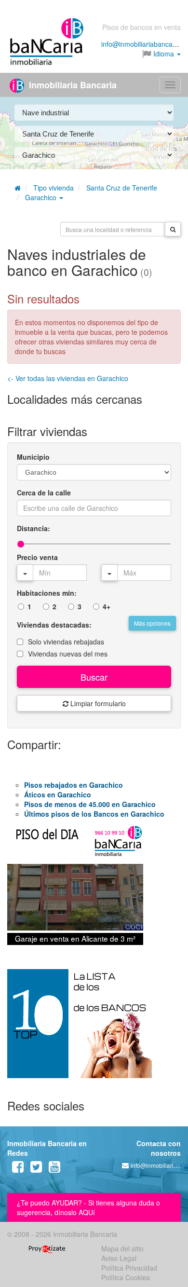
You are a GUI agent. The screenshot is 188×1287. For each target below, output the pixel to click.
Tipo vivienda (53, 187)
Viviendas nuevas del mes (67, 653)
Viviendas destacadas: (54, 625)
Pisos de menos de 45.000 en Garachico (90, 804)
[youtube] (54, 1169)
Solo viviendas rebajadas (66, 641)
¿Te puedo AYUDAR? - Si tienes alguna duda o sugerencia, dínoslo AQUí (88, 1207)
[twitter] (36, 1169)
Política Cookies (125, 1277)
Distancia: (33, 528)
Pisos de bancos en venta (141, 27)
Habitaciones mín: (47, 593)
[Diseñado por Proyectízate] (47, 1248)
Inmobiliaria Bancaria (72, 85)
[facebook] (18, 1169)
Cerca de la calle (44, 492)
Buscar (94, 677)
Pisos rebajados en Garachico (73, 785)
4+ (106, 606)
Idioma (163, 53)
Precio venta (37, 557)
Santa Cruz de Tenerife (121, 187)
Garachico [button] (41, 197)
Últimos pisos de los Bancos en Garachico (94, 814)
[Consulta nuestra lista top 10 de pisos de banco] (94, 1029)
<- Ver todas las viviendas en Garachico (67, 378)
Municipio (33, 457)
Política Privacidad (129, 1268)
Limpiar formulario (97, 703)
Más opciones (152, 623)
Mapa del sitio (122, 1248)
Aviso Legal (118, 1258)
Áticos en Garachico (57, 794)
